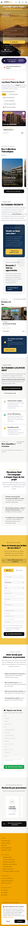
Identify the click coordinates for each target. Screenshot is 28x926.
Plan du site (4, 845)
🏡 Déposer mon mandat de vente (14, 251)
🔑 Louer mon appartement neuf (11, 388)
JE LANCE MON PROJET (15, 634)
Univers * (6, 579)
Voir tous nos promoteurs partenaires (15, 823)
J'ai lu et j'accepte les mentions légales (14, 625)
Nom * (5, 602)
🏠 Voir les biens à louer (10, 393)
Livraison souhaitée (9, 596)
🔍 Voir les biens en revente (13, 288)
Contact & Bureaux (5, 843)
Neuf (6, 14)
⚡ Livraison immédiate (8, 100)
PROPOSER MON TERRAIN (14, 767)
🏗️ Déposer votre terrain (7, 869)
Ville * (5, 574)
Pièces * (6, 585)
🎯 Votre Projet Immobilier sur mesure (10, 871)
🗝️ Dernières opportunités (9, 104)
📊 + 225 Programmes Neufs (7, 50)
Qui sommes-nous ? (6, 840)
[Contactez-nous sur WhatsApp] (16, 2)
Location (23, 14)
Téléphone (7, 732)
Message (6, 756)
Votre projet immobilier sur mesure (12, 67)
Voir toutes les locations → (20, 442)
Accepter (19, 921)
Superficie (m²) (8, 749)
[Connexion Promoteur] (26, 2)
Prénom (6, 721)
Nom (5, 715)
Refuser (8, 921)
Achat (9, 570)
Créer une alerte (10, 350)
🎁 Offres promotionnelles (9, 107)
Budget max (7, 590)
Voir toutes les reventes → (20, 299)
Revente (15, 14)
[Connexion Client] (22, 2)
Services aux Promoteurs (7, 878)
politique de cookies (8, 917)
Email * (6, 607)
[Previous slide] (3, 807)
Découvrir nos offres (6, 883)
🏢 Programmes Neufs (6, 857)
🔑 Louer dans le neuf (6, 866)
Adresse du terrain (9, 738)
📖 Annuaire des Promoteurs (8, 859)
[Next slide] (25, 807)
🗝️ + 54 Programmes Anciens (20, 51)
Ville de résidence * (9, 619)
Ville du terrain (8, 744)
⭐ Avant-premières (13, 94)
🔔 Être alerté (6, 331)
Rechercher (15, 42)
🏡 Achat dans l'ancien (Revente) (9, 864)
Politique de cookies (6, 850)
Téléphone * (7, 613)
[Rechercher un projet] (19, 2)
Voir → (23, 331)
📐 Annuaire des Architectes (8, 862)
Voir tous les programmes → (9, 91)
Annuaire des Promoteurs (7, 880)
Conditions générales (6, 847)
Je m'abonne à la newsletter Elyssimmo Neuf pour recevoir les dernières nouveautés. (14, 629)
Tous (4, 94)
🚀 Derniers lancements (8, 97)
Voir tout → (4, 155)
